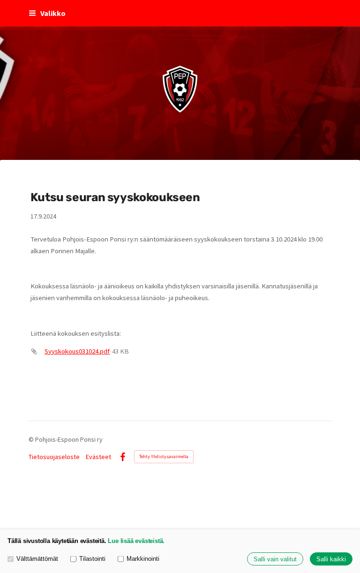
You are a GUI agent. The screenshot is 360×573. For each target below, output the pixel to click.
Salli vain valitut (275, 559)
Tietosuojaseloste (54, 456)
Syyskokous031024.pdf (77, 351)
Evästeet (98, 456)
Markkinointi (143, 558)
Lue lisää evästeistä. (136, 540)
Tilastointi (92, 558)
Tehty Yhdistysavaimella (163, 456)
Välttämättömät (37, 558)
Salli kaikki (331, 559)
